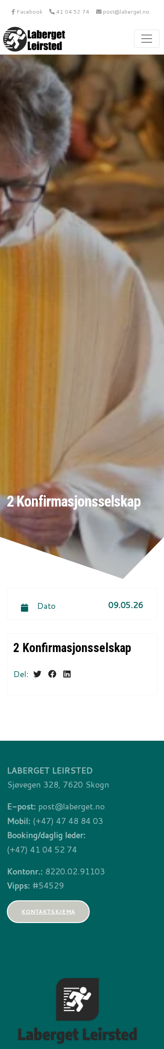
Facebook (28, 11)
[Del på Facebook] (52, 674)
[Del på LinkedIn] (67, 674)
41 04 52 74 (72, 11)
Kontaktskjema (48, 911)
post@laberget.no (125, 11)
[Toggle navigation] (146, 39)
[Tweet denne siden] (37, 674)
